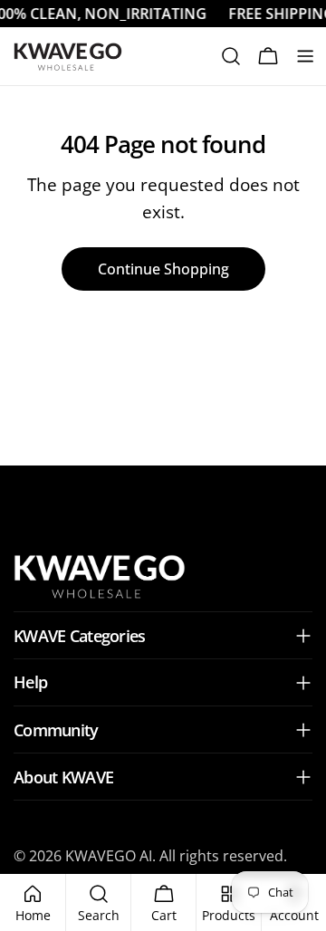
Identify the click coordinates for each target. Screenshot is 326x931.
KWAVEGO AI (108, 856)
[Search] (231, 56)
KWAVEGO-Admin (163, 494)
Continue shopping (163, 269)
